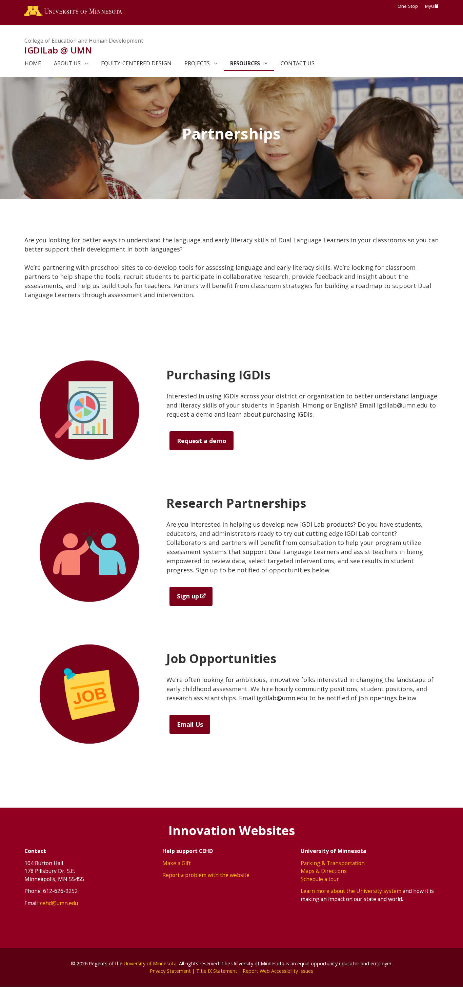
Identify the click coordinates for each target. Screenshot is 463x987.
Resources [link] (245, 63)
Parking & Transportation (333, 863)
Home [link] (33, 63)
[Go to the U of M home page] (73, 12)
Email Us (190, 724)
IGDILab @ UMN (58, 50)
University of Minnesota (150, 963)
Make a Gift (176, 863)
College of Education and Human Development (83, 40)
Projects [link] (197, 63)
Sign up (188, 596)
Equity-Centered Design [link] (136, 63)
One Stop (408, 6)
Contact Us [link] (298, 63)
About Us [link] (67, 63)
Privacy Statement (170, 971)
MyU (429, 6)
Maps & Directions (324, 871)
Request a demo (201, 441)
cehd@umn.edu (59, 903)
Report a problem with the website (205, 875)
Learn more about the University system (351, 891)
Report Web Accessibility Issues (278, 971)
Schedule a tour (320, 879)
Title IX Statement (216, 971)
